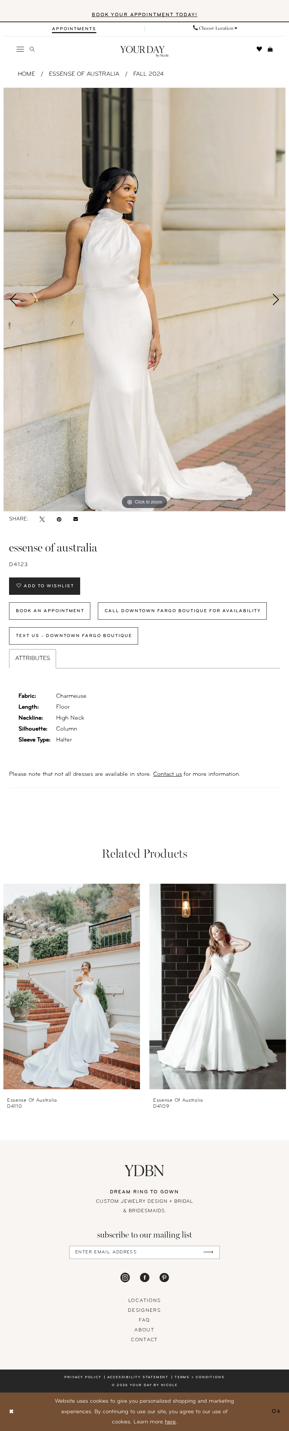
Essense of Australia (84, 74)
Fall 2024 (148, 74)
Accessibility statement (138, 1377)
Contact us (167, 774)
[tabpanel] (144, 299)
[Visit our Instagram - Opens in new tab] (125, 1277)
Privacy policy (82, 1377)
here (170, 1422)
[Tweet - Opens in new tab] (42, 519)
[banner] (144, 52)
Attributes (32, 659)
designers (144, 1310)
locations (144, 1300)
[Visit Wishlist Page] (259, 49)
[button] (20, 49)
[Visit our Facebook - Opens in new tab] (145, 1277)
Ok (276, 1411)
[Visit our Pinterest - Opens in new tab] (164, 1277)
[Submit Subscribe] (208, 1252)
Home (26, 74)
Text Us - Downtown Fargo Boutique (74, 636)
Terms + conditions (199, 1377)
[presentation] (71, 986)
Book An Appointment (50, 611)
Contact (144, 1339)
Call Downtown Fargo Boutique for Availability (183, 611)
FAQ (144, 1320)
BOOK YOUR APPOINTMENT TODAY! (145, 14)
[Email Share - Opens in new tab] (75, 519)
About (144, 1330)
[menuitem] (73, 29)
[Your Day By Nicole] (144, 1170)
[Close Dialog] (12, 1412)
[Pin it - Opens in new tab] (59, 519)
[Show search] (32, 49)
